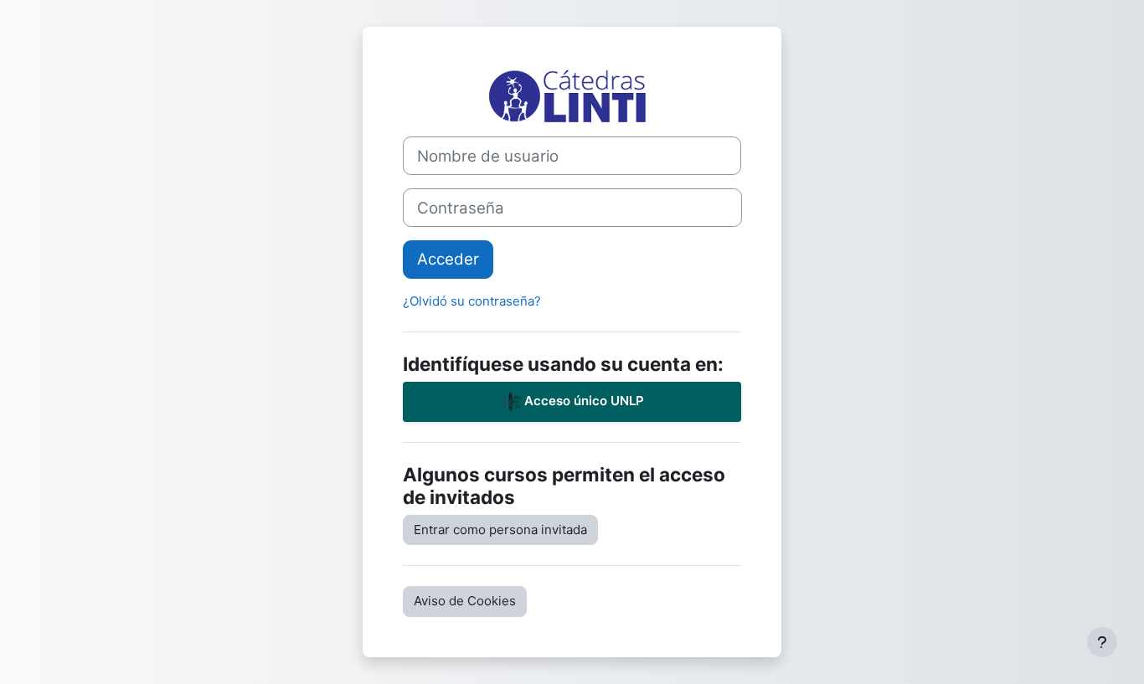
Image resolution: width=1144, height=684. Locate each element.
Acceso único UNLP (582, 401)
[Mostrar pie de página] (1102, 642)
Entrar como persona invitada (500, 529)
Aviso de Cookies (465, 601)
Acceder (448, 259)
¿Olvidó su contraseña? (472, 301)
